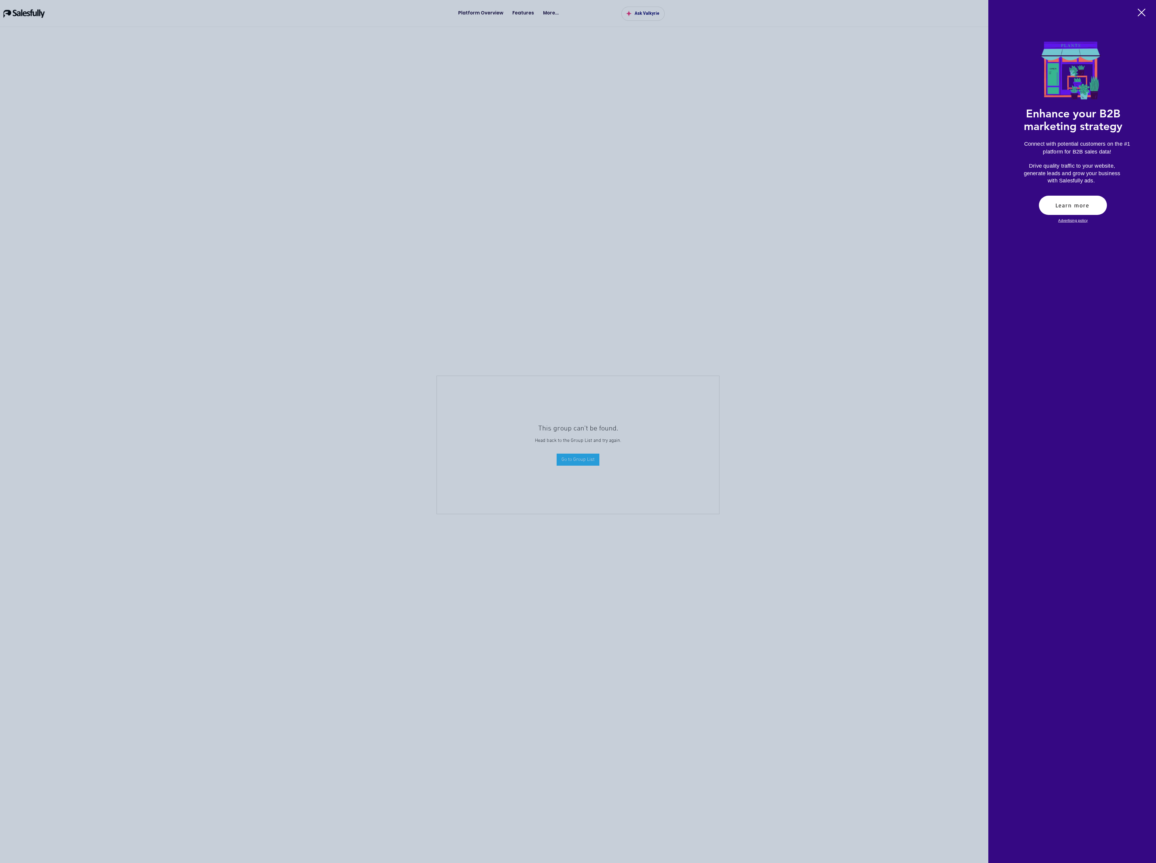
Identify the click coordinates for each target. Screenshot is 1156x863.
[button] (1141, 12)
